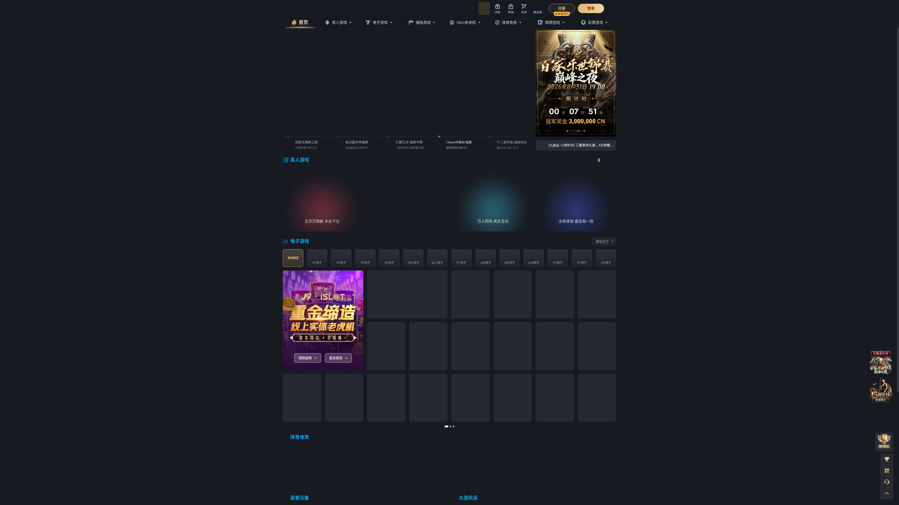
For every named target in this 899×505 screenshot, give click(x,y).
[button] (606, 347)
